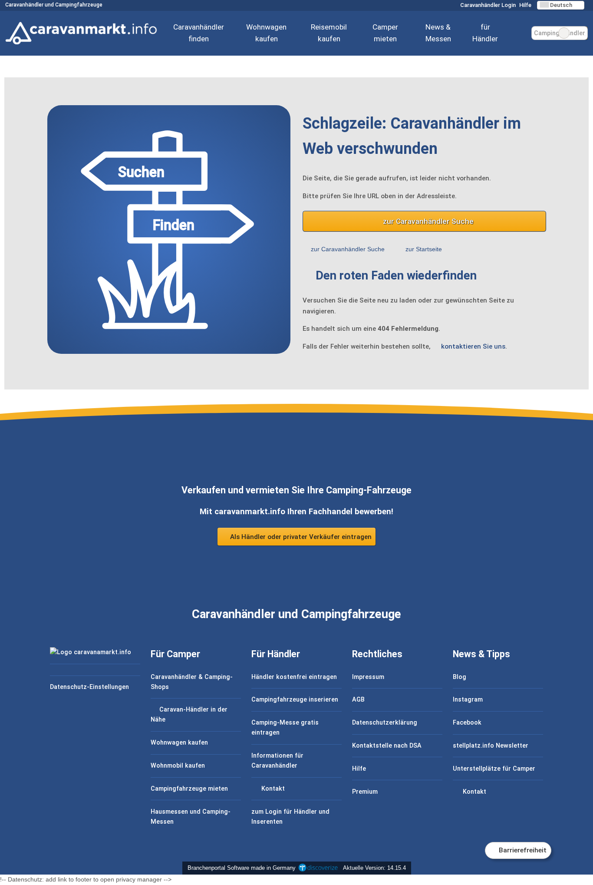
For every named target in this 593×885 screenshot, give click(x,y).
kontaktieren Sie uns (473, 346)
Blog (459, 677)
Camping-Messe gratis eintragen (285, 727)
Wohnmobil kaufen (178, 765)
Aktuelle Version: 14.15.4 (374, 868)
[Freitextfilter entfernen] (564, 33)
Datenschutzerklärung (384, 722)
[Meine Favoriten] (518, 33)
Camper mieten (385, 33)
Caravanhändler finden (198, 33)
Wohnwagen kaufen (266, 33)
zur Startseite (423, 249)
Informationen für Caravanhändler (277, 760)
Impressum (368, 677)
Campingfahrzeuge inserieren (294, 699)
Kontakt (272, 788)
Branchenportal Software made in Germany (239, 868)
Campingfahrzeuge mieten (189, 788)
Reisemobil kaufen (329, 33)
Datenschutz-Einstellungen (89, 687)
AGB (358, 699)
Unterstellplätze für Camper (494, 768)
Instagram (468, 699)
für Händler (485, 33)
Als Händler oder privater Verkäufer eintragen (300, 537)
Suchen (581, 33)
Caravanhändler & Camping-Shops (192, 682)
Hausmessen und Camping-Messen (191, 816)
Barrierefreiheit (522, 850)
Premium (365, 791)
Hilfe (525, 5)
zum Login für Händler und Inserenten (290, 816)
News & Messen (438, 33)
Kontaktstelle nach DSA (387, 745)
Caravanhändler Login (487, 5)
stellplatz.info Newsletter (490, 745)
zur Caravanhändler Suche (428, 221)
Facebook (467, 722)
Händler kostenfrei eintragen (294, 677)
